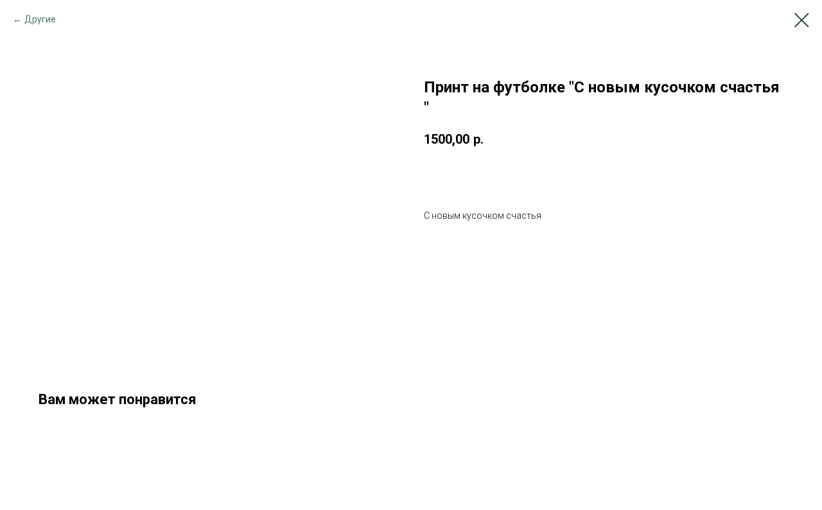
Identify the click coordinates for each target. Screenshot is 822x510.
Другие (40, 19)
